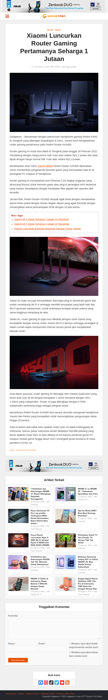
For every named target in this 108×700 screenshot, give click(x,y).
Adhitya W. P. (83, 499)
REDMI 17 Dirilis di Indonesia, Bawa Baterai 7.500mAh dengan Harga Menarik (39, 583)
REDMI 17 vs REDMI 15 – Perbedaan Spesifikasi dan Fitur (88, 491)
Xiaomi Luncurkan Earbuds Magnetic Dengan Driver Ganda (47, 228)
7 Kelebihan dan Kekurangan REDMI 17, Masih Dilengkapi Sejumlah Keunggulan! (41, 494)
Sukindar (34, 505)
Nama (12, 643)
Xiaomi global (45, 166)
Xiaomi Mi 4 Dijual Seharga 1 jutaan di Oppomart (41, 219)
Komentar (13, 616)
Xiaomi (13, 450)
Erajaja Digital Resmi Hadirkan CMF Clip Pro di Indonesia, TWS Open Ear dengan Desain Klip (88, 583)
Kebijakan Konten (48, 694)
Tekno (58, 30)
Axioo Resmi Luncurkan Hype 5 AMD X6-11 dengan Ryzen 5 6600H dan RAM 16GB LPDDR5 (40, 540)
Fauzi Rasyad (36, 529)
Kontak (21, 694)
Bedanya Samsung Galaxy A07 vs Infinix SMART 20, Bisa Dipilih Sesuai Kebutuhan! (88, 562)
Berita (50, 30)
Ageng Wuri (71, 67)
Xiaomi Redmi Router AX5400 (26, 450)
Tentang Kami (11, 694)
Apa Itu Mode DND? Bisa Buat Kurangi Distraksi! (87, 513)
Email (42, 643)
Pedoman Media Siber (66, 694)
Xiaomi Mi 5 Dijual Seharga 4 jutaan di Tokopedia (41, 224)
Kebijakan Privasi (32, 694)
